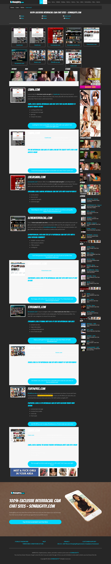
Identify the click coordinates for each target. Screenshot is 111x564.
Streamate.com (19, 63)
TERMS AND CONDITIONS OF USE (33, 544)
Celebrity (58, 2)
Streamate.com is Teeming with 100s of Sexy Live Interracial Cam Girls (51, 321)
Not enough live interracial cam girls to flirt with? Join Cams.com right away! (52, 464)
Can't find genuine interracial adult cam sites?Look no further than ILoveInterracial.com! (52, 256)
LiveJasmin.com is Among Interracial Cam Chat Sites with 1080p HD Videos (52, 192)
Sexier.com (37, 62)
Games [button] (73, 2)
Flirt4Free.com (55, 62)
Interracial (29, 7)
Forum (45, 2)
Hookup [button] (63, 2)
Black (45, 16)
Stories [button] (68, 2)
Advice (81, 2)
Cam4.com (19, 45)
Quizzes (98, 2)
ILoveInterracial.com (73, 45)
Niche (22, 7)
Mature (67, 18)
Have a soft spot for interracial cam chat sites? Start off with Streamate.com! (52, 340)
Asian (22, 16)
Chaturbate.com (92, 44)
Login (41, 2)
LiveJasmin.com (55, 45)
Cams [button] (53, 2)
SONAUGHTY (74, 552)
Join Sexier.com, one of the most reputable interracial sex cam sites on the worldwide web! (52, 381)
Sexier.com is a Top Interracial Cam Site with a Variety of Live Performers (52, 362)
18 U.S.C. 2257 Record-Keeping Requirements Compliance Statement (78, 544)
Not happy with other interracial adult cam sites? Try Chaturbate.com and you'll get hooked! (52, 299)
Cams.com (73, 65)
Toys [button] (77, 2)
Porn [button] (49, 2)
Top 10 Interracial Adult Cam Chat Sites (35, 522)
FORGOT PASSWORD (21, 541)
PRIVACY (66, 541)
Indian (45, 18)
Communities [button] (88, 2)
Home (12, 7)
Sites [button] (93, 2)
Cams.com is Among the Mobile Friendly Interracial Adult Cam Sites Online (52, 445)
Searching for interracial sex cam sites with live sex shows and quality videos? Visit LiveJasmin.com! (52, 210)
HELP (44, 541)
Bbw (22, 18)
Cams (17, 7)
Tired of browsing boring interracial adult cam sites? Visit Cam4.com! (52, 170)
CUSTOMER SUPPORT (89, 541)
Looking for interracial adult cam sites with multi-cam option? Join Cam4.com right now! (52, 125)
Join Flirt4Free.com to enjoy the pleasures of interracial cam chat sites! (52, 424)
